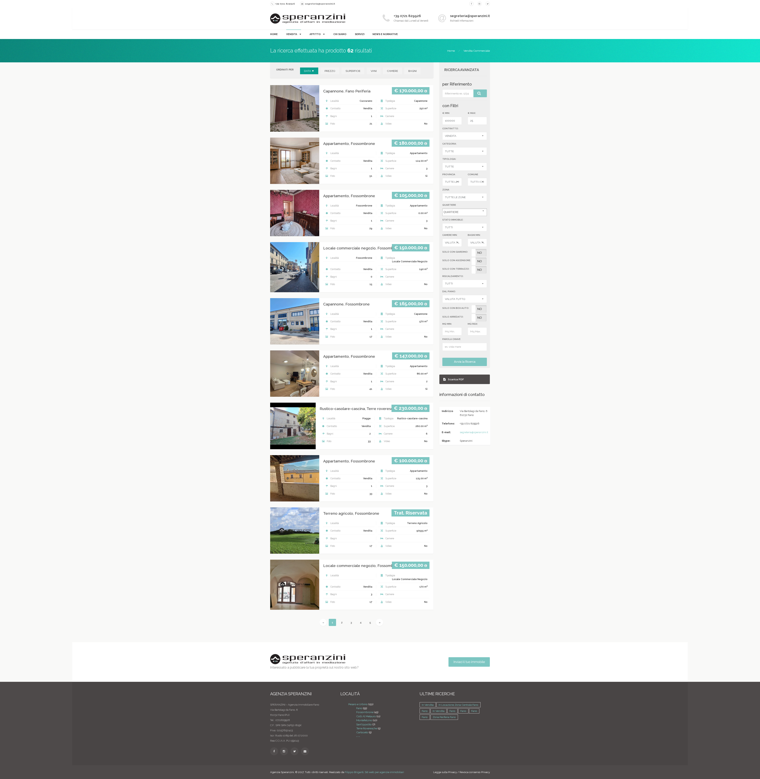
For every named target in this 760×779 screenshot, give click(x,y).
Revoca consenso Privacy (475, 772)
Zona (445, 189)
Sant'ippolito (364, 724)
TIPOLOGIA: (449, 159)
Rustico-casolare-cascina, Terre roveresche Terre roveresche (374, 409)
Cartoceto (362, 732)
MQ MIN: (447, 323)
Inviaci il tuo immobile (469, 662)
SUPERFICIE (353, 70)
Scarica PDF (455, 379)
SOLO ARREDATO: (453, 316)
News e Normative (385, 34)
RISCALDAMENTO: (453, 276)
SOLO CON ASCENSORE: (456, 260)
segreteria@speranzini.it (474, 432)
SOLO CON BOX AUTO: (455, 308)
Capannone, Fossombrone (346, 304)
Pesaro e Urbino (358, 704)
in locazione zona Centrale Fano (458, 704)
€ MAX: (472, 113)
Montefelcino (364, 720)
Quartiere (449, 205)
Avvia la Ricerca (464, 361)
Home (274, 34)
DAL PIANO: (449, 291)
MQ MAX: (473, 323)
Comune (473, 174)
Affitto (315, 34)
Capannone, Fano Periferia (346, 91)
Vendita (292, 34)
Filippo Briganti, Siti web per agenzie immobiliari (374, 772)
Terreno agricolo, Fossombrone (351, 513)
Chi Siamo (339, 34)
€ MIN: (446, 113)
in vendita (428, 704)
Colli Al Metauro (366, 716)
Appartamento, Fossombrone (349, 144)
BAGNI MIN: (474, 235)
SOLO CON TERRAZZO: (455, 268)
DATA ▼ (309, 70)
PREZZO (330, 70)
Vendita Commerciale (477, 50)
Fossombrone (364, 712)
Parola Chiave (451, 339)
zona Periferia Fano (444, 717)
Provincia (448, 174)
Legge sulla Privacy (445, 772)
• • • (358, 736)
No (479, 253)
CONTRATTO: (450, 128)
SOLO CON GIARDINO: (455, 251)
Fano (359, 708)
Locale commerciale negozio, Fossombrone (362, 248)
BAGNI (412, 70)
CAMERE (392, 70)
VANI (374, 70)
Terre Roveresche (366, 728)
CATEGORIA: (449, 143)
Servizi (360, 34)
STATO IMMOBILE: (452, 219)
